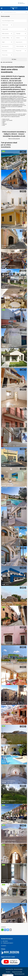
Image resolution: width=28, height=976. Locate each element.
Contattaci (3, 945)
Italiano (5, 975)
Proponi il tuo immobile (17, 971)
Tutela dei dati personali (19, 974)
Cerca (14, 59)
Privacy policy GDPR (8, 974)
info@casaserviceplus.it (8, 943)
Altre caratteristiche (7, 62)
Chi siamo (8, 971)
